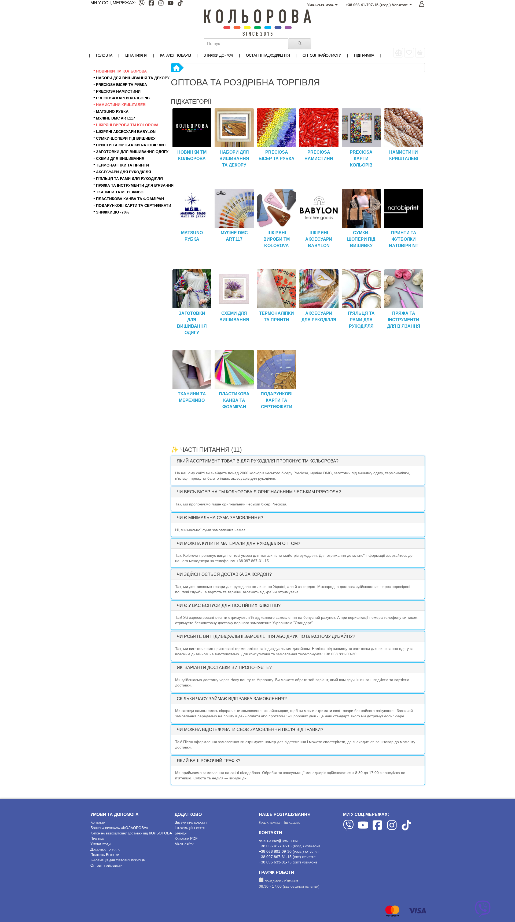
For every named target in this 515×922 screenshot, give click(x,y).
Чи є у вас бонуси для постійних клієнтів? (229, 605)
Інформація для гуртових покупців (117, 860)
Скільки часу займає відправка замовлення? (232, 698)
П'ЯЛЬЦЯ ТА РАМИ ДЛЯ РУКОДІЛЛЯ (361, 319)
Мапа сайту (184, 844)
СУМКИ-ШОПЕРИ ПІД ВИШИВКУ (361, 239)
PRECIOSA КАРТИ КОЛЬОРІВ (361, 158)
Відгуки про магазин (191, 822)
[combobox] (246, 43)
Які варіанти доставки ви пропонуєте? (224, 667)
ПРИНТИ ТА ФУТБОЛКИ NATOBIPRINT (403, 239)
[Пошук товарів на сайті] (299, 43)
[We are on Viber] (348, 829)
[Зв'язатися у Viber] (483, 915)
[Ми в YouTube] (171, 4)
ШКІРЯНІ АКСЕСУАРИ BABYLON (318, 239)
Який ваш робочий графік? (208, 760)
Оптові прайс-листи (106, 865)
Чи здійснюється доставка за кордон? (224, 574)
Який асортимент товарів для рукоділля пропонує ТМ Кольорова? (258, 461)
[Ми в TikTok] (180, 4)
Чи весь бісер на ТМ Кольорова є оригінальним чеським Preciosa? (259, 492)
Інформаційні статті (190, 828)
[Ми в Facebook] (151, 4)
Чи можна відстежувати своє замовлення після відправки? (250, 729)
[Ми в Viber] (142, 4)
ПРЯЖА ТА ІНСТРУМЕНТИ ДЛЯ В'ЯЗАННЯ (403, 319)
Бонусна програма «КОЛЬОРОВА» (119, 828)
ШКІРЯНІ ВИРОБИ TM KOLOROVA (276, 239)
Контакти (97, 822)
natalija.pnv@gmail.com (278, 840)
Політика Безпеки (104, 854)
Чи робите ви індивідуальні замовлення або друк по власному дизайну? (266, 636)
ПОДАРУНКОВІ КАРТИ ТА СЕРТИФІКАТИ (276, 400)
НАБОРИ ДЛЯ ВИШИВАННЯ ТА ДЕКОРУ (234, 158)
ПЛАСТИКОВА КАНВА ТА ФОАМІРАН (234, 400)
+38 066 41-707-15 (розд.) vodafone (289, 846)
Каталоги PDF (186, 838)
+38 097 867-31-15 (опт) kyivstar (287, 857)
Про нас (97, 838)
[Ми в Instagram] (161, 4)
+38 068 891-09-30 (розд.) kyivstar (288, 851)
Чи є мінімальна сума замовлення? (220, 517)
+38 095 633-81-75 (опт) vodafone (288, 862)
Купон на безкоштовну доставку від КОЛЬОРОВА (131, 833)
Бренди (180, 833)
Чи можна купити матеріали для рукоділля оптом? (238, 543)
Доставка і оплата (105, 849)
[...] (420, 52)
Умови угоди (100, 844)
